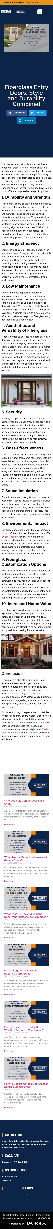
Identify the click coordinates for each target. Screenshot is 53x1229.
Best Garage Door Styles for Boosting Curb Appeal (21, 972)
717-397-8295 (20, 1162)
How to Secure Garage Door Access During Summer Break (26, 1085)
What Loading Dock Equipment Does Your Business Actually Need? (26, 915)
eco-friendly (11, 536)
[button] (39, 11)
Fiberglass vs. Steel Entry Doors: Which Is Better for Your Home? (24, 1029)
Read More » (9, 824)
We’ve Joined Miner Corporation (21, 2)
